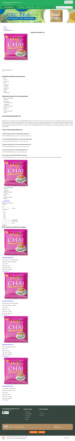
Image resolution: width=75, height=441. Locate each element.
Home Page (21, 7)
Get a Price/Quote (5, 271)
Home (5, 26)
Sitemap (27, 419)
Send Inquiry (34, 432)
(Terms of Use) (25, 436)
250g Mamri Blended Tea (8, 301)
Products (5, 27)
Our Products (8, 7)
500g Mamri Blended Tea (8, 257)
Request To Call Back (6, 201)
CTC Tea (41, 411)
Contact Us (38, 7)
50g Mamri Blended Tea (7, 344)
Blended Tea (6, 29)
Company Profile (30, 7)
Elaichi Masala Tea (43, 413)
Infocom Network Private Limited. (20, 438)
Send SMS (42, 432)
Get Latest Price (7, 200)
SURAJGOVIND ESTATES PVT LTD (12, 3)
